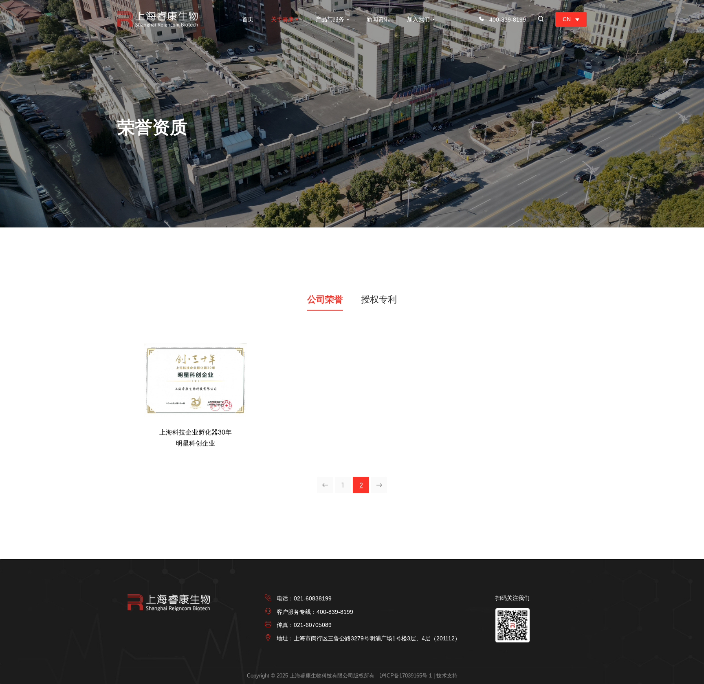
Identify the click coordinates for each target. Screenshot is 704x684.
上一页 (325, 485)
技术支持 (447, 676)
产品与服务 (330, 19)
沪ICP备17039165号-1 (406, 676)
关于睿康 (282, 19)
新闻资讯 (378, 19)
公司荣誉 (325, 299)
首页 (247, 19)
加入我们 (418, 19)
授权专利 (379, 299)
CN (567, 19)
